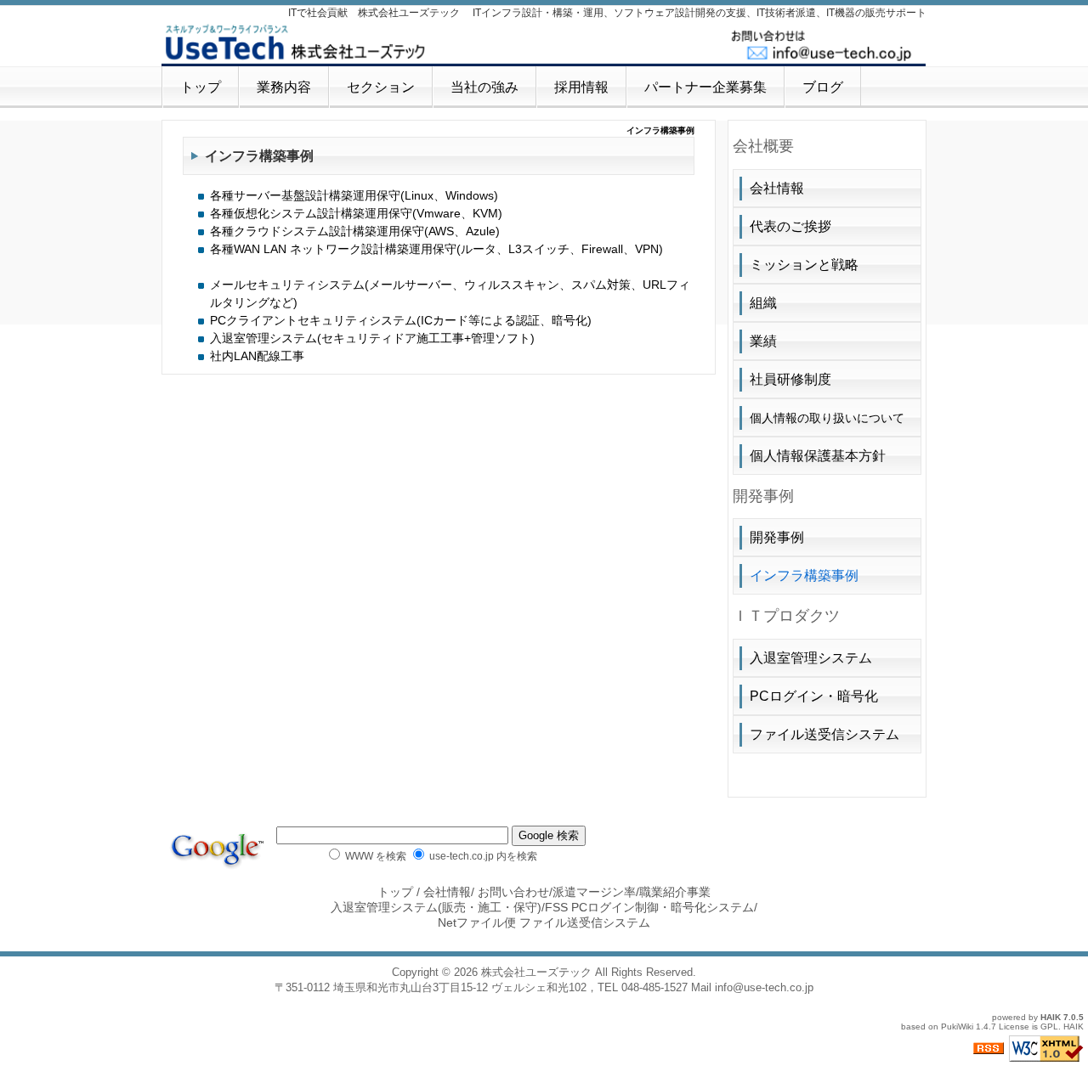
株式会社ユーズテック (536, 972)
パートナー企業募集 (705, 87)
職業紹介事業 (675, 892)
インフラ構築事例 (804, 575)
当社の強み (484, 87)
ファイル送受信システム (824, 734)
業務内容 (284, 87)
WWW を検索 (374, 855)
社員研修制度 (790, 379)
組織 (763, 303)
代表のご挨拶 (790, 226)
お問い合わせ (513, 892)
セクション (381, 87)
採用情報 (581, 87)
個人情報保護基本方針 (818, 455)
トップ (200, 87)
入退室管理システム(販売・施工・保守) (436, 907)
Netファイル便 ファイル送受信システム (544, 922)
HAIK (1050, 1017)
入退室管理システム (811, 658)
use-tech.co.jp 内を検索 (482, 855)
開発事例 (777, 537)
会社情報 (777, 188)
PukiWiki (957, 1026)
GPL (1049, 1026)
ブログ (822, 87)
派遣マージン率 (594, 892)
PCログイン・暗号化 (814, 696)
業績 (763, 341)
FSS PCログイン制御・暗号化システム (649, 907)
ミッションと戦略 (804, 264)
